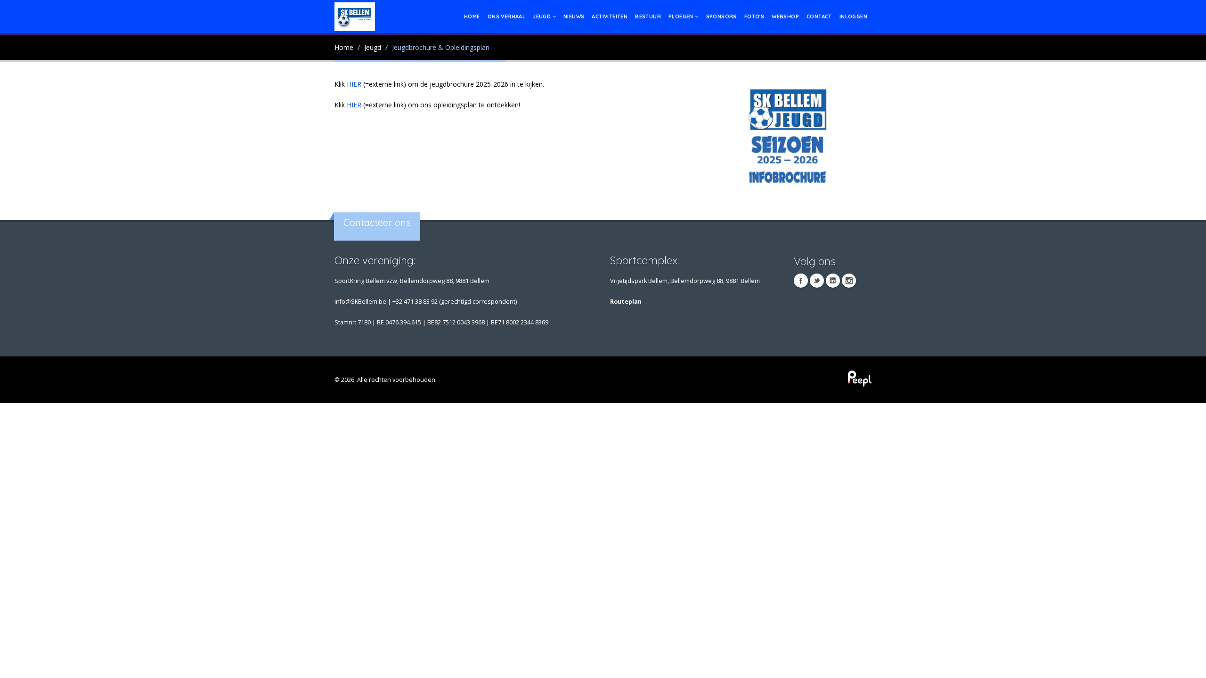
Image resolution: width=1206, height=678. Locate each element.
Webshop (785, 16)
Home (472, 16)
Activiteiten (609, 16)
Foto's (754, 16)
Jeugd (542, 16)
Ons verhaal (506, 16)
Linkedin (833, 281)
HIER (354, 84)
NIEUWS (573, 16)
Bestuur (648, 16)
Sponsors (721, 16)
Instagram (849, 281)
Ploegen (681, 16)
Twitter (817, 281)
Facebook (801, 281)
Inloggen (853, 16)
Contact (819, 16)
